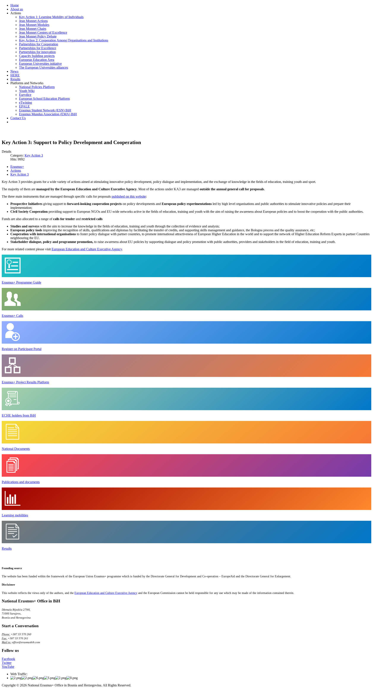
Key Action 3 (34, 155)
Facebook (8, 659)
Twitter (6, 663)
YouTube (8, 666)
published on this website (129, 196)
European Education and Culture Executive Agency (87, 249)
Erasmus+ (17, 166)
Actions (15, 170)
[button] (15, 13)
